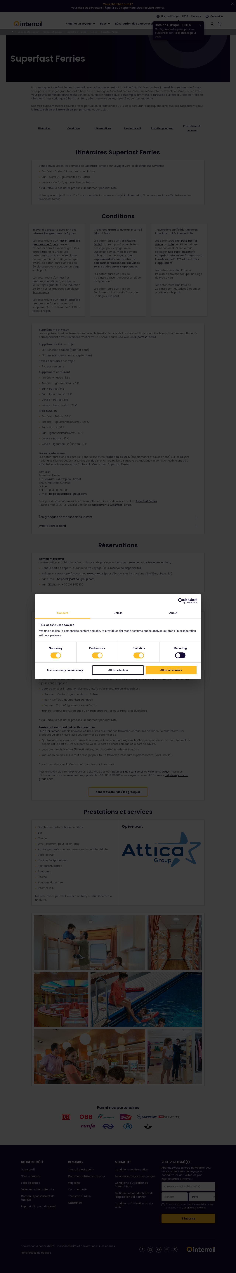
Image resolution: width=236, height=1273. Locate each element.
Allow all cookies (171, 670)
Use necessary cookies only (65, 670)
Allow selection (118, 670)
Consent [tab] (62, 612)
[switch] (97, 655)
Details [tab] (118, 612)
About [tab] (173, 612)
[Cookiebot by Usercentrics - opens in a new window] (181, 601)
